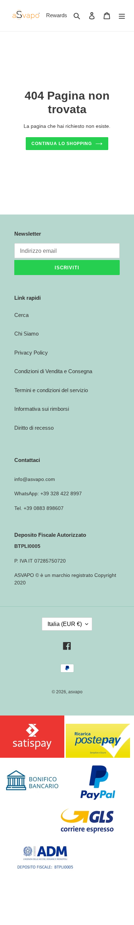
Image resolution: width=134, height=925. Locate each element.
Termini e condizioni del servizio (51, 390)
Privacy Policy (31, 353)
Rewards (56, 15)
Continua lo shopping (61, 143)
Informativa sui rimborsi (41, 409)
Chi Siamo (26, 334)
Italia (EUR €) (65, 624)
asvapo (75, 691)
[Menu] (121, 15)
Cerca (21, 315)
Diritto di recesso (34, 428)
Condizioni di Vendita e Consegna (53, 371)
